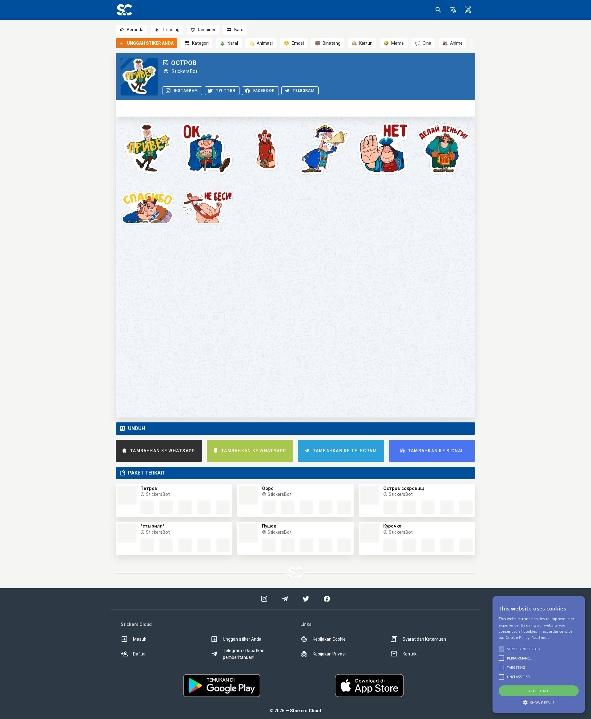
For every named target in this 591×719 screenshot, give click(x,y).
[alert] (538, 654)
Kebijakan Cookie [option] (329, 639)
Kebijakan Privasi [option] (329, 653)
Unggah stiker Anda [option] (242, 639)
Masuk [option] (139, 639)
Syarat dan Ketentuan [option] (424, 639)
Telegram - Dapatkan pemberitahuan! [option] (243, 654)
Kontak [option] (409, 653)
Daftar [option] (139, 653)
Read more (541, 637)
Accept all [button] (539, 690)
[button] (453, 9)
